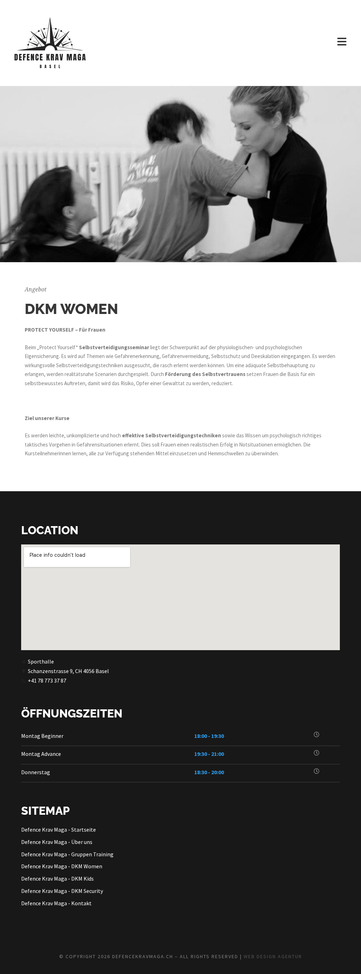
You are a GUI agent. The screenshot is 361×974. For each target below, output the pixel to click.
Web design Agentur (273, 956)
